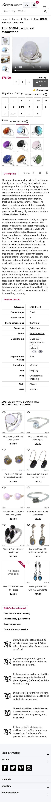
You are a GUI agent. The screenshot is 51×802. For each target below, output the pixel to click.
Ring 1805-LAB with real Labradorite (37, 513)
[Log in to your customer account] (26, 5)
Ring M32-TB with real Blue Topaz (37, 438)
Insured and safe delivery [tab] (17, 613)
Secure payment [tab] (12, 624)
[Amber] (8, 131)
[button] (25, 753)
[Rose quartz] (37, 145)
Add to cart (40, 83)
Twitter (13, 768)
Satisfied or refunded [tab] (15, 608)
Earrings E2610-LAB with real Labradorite (38, 588)
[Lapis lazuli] (8, 159)
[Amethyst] (8, 145)
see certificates (19, 121)
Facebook (5, 768)
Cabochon (35, 328)
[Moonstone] (22, 131)
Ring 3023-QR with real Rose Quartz (13, 438)
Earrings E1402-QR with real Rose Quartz (13, 513)
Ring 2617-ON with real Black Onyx (13, 550)
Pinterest (46, 173)
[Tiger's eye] (22, 159)
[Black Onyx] (22, 145)
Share (33, 173)
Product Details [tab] (12, 299)
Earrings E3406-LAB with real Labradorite (38, 550)
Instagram (29, 768)
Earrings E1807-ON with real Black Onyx (37, 475)
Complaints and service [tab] (16, 629)
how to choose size (36, 94)
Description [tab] (10, 173)
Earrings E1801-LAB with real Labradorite (13, 475)
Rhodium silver (37, 333)
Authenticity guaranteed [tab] (17, 618)
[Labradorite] (37, 131)
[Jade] (37, 159)
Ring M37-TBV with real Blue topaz (13, 588)
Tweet (40, 173)
